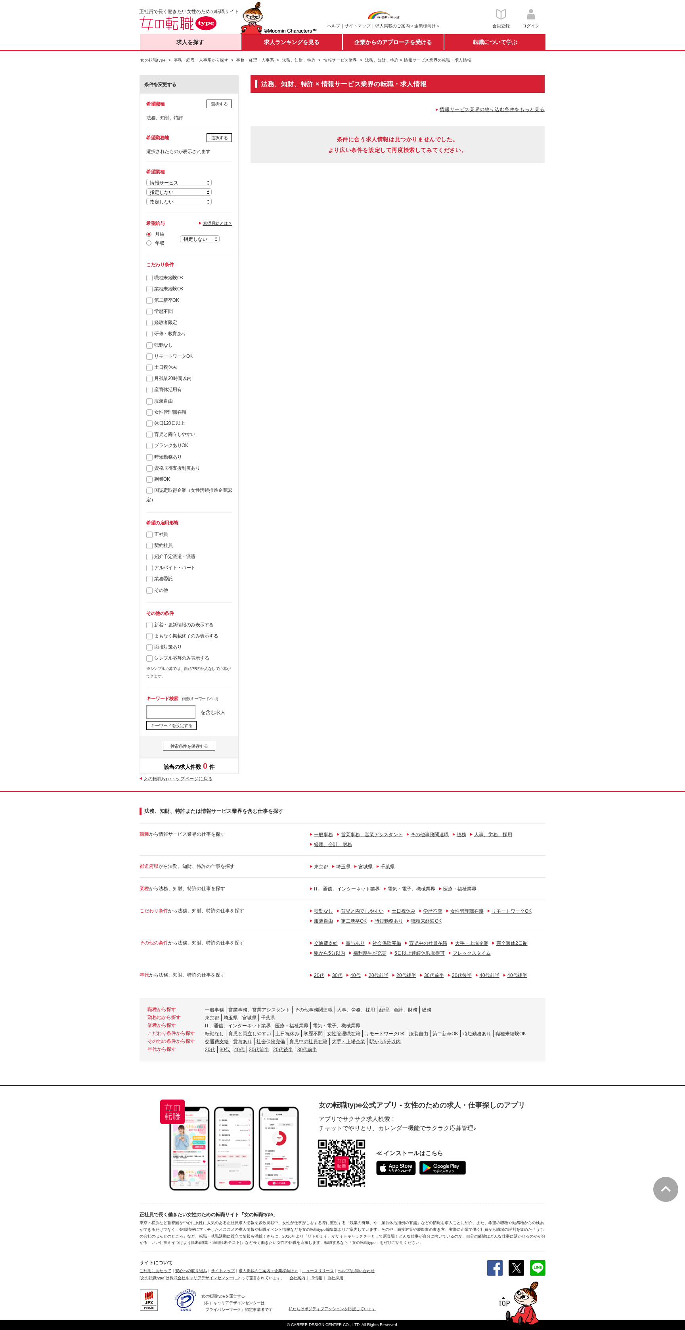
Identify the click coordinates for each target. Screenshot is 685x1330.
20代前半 (378, 975)
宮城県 (365, 866)
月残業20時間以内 (172, 378)
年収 (159, 243)
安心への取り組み (191, 1271)
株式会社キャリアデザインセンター (201, 1278)
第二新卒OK (166, 300)
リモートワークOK (173, 356)
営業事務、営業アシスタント (372, 834)
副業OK (162, 479)
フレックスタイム (472, 953)
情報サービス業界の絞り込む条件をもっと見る (492, 109)
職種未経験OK (169, 277)
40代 (355, 975)
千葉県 (388, 866)
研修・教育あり (170, 333)
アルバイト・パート (174, 567)
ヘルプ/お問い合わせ (356, 1271)
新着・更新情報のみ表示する (184, 625)
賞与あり (355, 943)
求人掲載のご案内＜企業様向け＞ (407, 25)
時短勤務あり (168, 457)
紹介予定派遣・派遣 (174, 556)
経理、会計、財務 (333, 844)
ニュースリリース (318, 1271)
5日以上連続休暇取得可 (419, 953)
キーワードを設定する (171, 725)
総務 (461, 834)
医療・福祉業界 (459, 889)
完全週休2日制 (512, 943)
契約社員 (163, 545)
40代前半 (489, 975)
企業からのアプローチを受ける (393, 42)
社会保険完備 (387, 943)
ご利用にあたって (155, 1271)
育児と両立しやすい (174, 434)
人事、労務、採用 (493, 834)
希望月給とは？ (217, 223)
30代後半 (462, 975)
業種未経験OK (169, 289)
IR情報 (316, 1278)
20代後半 (406, 975)
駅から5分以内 (329, 953)
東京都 (321, 866)
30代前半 (434, 975)
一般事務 (323, 834)
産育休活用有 (168, 389)
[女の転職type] (153, 1278)
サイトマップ (357, 25)
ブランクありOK (171, 445)
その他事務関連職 (430, 834)
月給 (159, 234)
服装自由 (163, 401)
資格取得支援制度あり (177, 468)
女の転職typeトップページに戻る (178, 778)
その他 (161, 590)
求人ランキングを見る (292, 42)
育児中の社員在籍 (428, 943)
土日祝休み (165, 367)
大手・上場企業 (471, 943)
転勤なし (163, 345)
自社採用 (335, 1278)
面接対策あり (168, 647)
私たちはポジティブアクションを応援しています (332, 1309)
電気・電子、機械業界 (411, 889)
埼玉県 (343, 866)
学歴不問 (163, 311)
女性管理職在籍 (170, 412)
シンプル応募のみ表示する (181, 658)
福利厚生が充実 (370, 953)
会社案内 (297, 1278)
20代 (319, 975)
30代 (337, 975)
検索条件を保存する (189, 746)
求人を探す (190, 42)
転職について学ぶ (495, 42)
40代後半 (517, 975)
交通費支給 (326, 943)
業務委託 (163, 579)
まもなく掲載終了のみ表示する (186, 636)
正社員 (161, 534)
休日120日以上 (169, 423)
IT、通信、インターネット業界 (347, 889)
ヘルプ (333, 25)
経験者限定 (165, 322)
